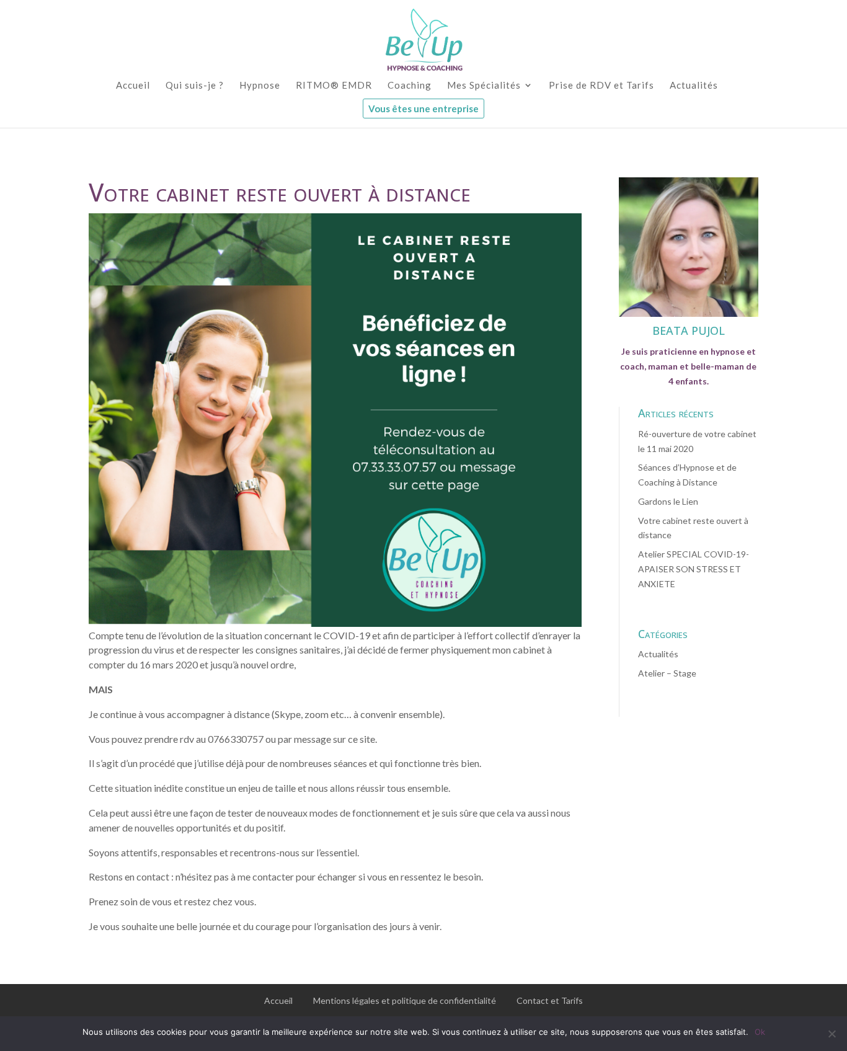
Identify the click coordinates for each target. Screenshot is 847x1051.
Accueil (278, 1000)
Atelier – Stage (667, 673)
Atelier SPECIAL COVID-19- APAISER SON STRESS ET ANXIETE (693, 569)
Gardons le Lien (668, 501)
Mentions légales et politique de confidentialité (404, 1000)
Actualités (658, 654)
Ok (760, 1032)
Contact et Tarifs (550, 1000)
